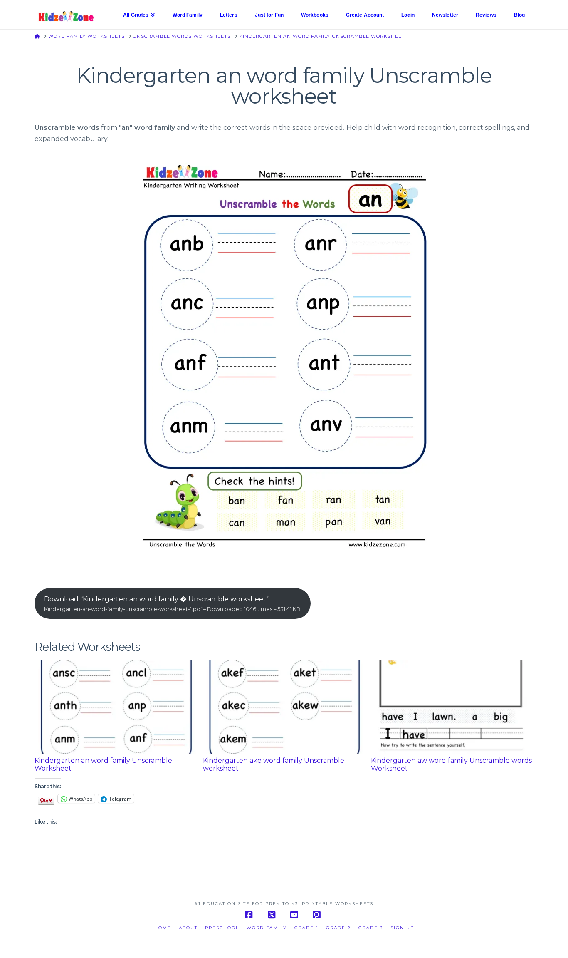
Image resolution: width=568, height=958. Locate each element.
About (188, 928)
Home (162, 928)
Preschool (222, 928)
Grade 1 (306, 928)
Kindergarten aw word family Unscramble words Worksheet (451, 764)
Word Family (267, 928)
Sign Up (402, 928)
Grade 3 (370, 928)
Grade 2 (338, 928)
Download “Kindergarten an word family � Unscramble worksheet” (172, 603)
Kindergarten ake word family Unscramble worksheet (273, 764)
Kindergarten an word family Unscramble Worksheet (103, 764)
